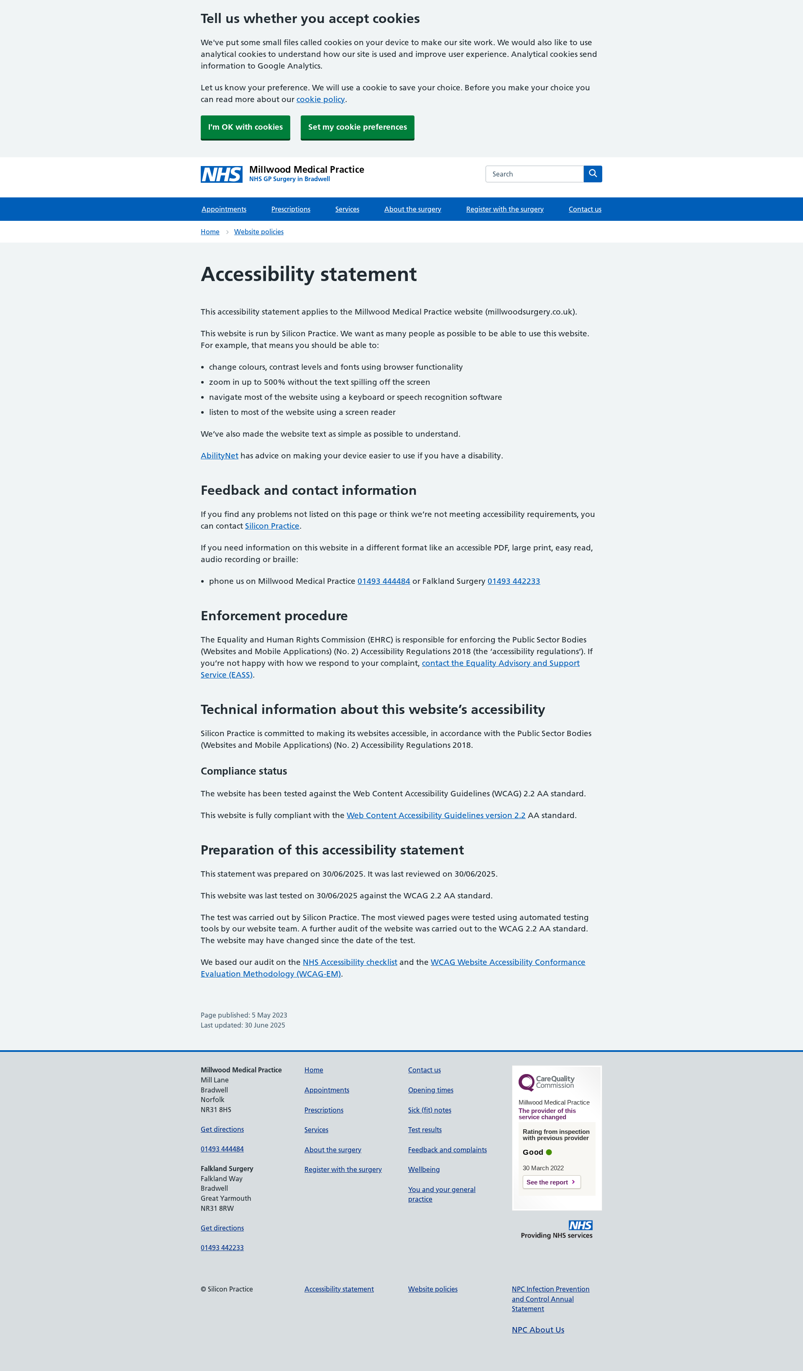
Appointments (224, 209)
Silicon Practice (272, 526)
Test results (425, 1129)
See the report (547, 1182)
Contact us (585, 209)
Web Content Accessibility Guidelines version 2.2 (436, 815)
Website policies (259, 232)
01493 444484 (384, 581)
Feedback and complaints (447, 1150)
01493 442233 (514, 581)
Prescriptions (290, 209)
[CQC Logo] (547, 1089)
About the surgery (412, 209)
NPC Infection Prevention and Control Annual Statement (551, 1299)
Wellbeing (424, 1169)
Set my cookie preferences (357, 127)
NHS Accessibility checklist (350, 962)
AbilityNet (219, 455)
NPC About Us (538, 1330)
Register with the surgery (505, 209)
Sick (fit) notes (429, 1110)
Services (347, 209)
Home (210, 232)
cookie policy (321, 99)
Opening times (430, 1090)
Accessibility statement (339, 1289)
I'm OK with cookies (245, 127)
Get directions (222, 1129)
